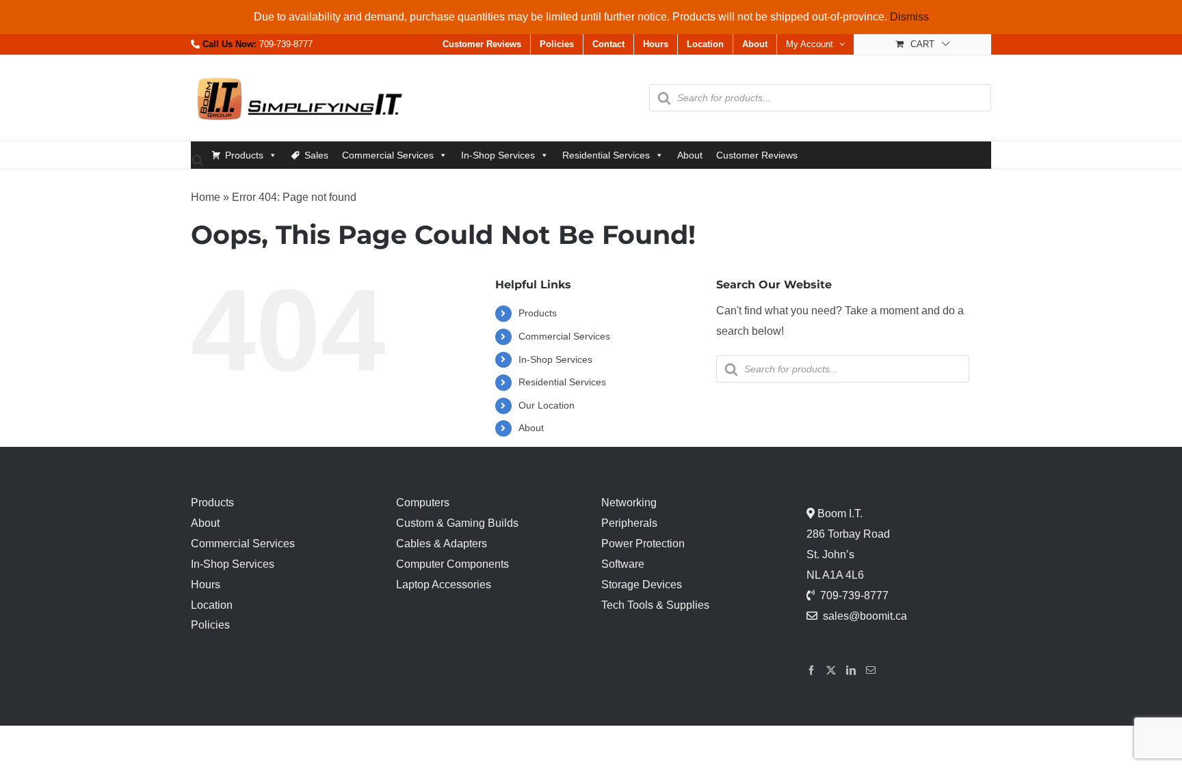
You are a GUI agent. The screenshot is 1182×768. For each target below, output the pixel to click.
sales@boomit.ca (865, 616)
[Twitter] (831, 670)
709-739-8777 (286, 44)
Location (212, 605)
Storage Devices (641, 584)
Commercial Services (388, 155)
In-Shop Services (498, 155)
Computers (422, 502)
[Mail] (871, 670)
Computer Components (452, 564)
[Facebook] (811, 670)
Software (622, 564)
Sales (316, 155)
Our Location (546, 405)
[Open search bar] (198, 159)
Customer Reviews (757, 155)
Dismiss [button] (909, 17)
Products (244, 155)
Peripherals (629, 523)
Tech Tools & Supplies (655, 605)
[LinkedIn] (851, 670)
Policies (210, 625)
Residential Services (606, 155)
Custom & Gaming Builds (457, 523)
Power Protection (643, 543)
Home (205, 197)
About (689, 155)
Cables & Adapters (441, 543)
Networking (629, 502)
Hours (205, 584)
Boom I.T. (839, 513)
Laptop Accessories (443, 584)
